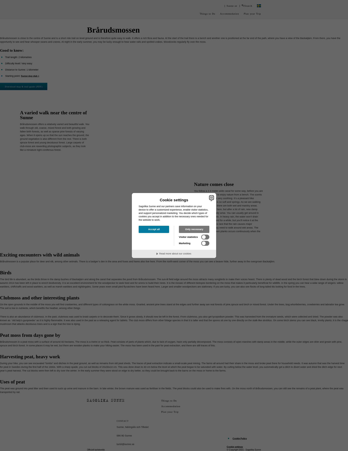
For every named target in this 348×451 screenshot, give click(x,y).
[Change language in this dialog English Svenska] (211, 198)
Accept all (154, 229)
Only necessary (194, 229)
